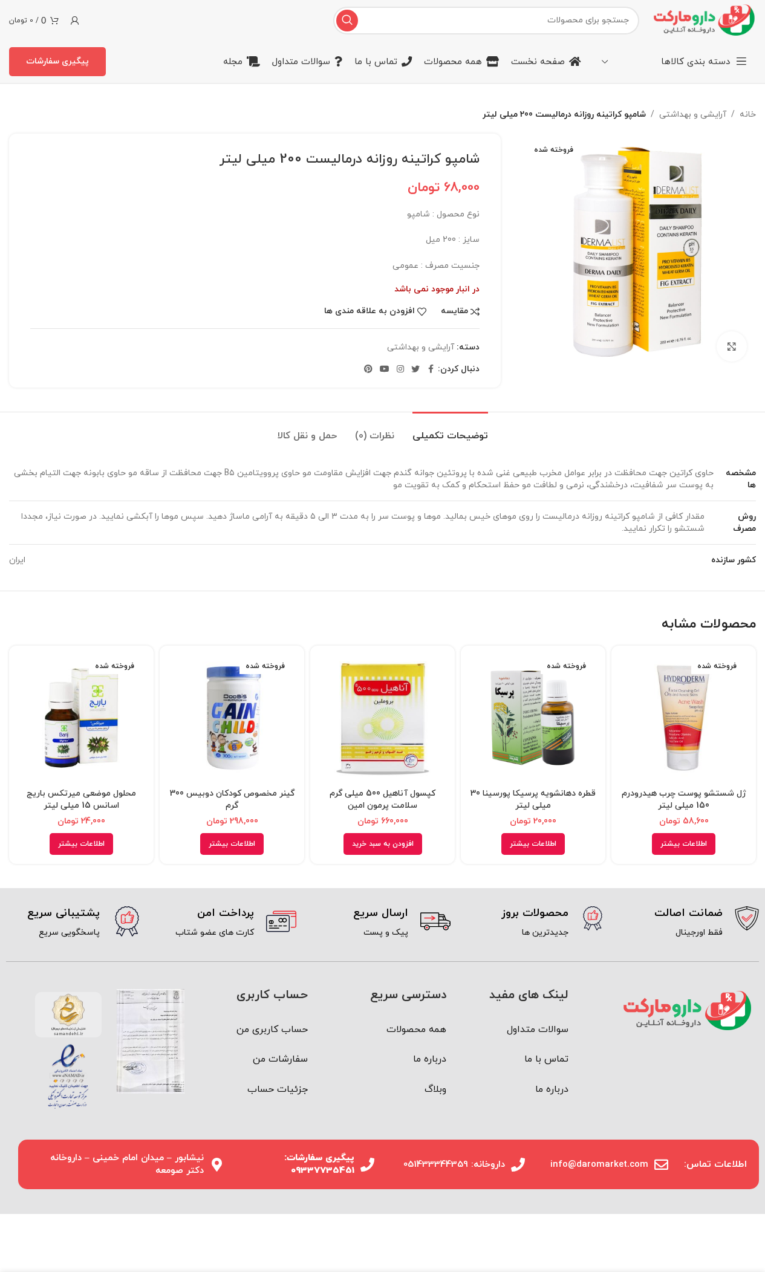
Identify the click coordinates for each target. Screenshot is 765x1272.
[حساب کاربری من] (75, 20)
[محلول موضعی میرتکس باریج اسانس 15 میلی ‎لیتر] (81, 718)
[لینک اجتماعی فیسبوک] (430, 369)
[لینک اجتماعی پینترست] (368, 369)
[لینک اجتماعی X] (415, 369)
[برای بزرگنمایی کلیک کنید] (732, 346)
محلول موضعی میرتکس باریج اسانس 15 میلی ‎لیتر (81, 800)
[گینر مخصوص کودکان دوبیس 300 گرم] (232, 718)
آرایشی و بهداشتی (692, 114)
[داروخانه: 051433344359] (518, 1165)
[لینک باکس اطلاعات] (691, 923)
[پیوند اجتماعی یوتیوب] (384, 369)
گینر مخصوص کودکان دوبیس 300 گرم (232, 800)
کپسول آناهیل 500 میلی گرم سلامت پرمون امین (382, 800)
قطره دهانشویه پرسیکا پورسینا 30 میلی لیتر (533, 800)
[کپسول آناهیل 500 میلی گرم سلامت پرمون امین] (382, 718)
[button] (382, 844)
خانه (748, 114)
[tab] (450, 430)
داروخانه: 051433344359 (454, 1164)
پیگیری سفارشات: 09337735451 (319, 1164)
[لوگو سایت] (703, 19)
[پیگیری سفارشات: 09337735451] (367, 1165)
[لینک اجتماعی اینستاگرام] (400, 369)
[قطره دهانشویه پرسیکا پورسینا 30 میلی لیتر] (533, 718)
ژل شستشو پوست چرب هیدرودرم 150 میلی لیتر (684, 800)
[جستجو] (347, 20)
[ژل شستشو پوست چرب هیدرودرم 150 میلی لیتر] (683, 718)
